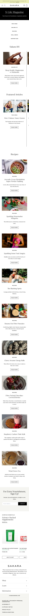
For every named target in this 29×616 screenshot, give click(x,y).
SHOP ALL (4, 522)
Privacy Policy (6, 609)
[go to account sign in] (24, 5)
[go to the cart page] (26, 5)
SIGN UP (17, 2)
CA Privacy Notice (7, 606)
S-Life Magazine (14, 12)
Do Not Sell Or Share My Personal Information (12, 601)
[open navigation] (2, 5)
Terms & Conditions (8, 612)
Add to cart (10, 557)
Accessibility (6, 604)
